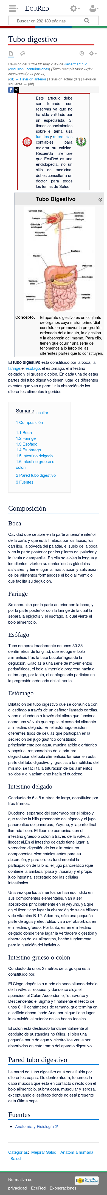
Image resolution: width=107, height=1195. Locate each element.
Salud (15, 1158)
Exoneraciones (63, 1188)
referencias (62, 136)
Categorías (18, 1152)
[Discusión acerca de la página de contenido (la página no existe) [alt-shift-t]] (23, 53)
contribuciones (38, 68)
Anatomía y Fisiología (34, 1126)
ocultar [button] (42, 412)
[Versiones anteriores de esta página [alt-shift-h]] (82, 53)
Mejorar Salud (43, 1152)
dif (11, 79)
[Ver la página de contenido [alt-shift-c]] (11, 53)
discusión (16, 68)
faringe (14, 368)
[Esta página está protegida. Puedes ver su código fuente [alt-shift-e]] (72, 53)
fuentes (42, 136)
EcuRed (37, 8)
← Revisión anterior (30, 79)
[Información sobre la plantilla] (100, 199)
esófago (33, 368)
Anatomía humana (76, 1152)
